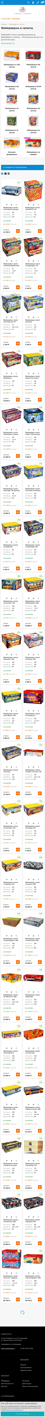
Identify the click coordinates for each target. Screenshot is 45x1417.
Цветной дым (26, 1383)
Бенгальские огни (7, 1383)
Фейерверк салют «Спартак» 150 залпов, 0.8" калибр (11, 884)
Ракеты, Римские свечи (30, 1386)
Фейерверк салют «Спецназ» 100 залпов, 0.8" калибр (11, 603)
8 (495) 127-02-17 (6, 1334)
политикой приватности (14, 1410)
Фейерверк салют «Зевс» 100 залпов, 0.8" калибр (32, 434)
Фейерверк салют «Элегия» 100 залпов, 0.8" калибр (33, 659)
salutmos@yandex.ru (8, 1348)
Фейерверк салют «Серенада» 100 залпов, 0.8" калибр (33, 547)
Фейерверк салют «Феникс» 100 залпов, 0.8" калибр (11, 659)
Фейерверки (5, 1381)
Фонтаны (4, 1386)
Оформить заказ (25, 1370)
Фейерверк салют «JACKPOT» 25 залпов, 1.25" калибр (33, 209)
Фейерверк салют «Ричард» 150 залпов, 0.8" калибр (33, 828)
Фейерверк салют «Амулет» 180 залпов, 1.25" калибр (33, 884)
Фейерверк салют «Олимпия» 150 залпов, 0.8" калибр (11, 828)
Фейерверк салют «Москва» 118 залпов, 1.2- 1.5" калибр (11, 490)
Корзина (23, 1365)
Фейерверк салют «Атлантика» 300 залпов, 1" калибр (32, 940)
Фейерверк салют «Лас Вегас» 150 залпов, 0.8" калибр (11, 715)
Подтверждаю (22, 1414)
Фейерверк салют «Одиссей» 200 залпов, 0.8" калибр (11, 1109)
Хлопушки (25, 1381)
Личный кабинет (26, 1367)
